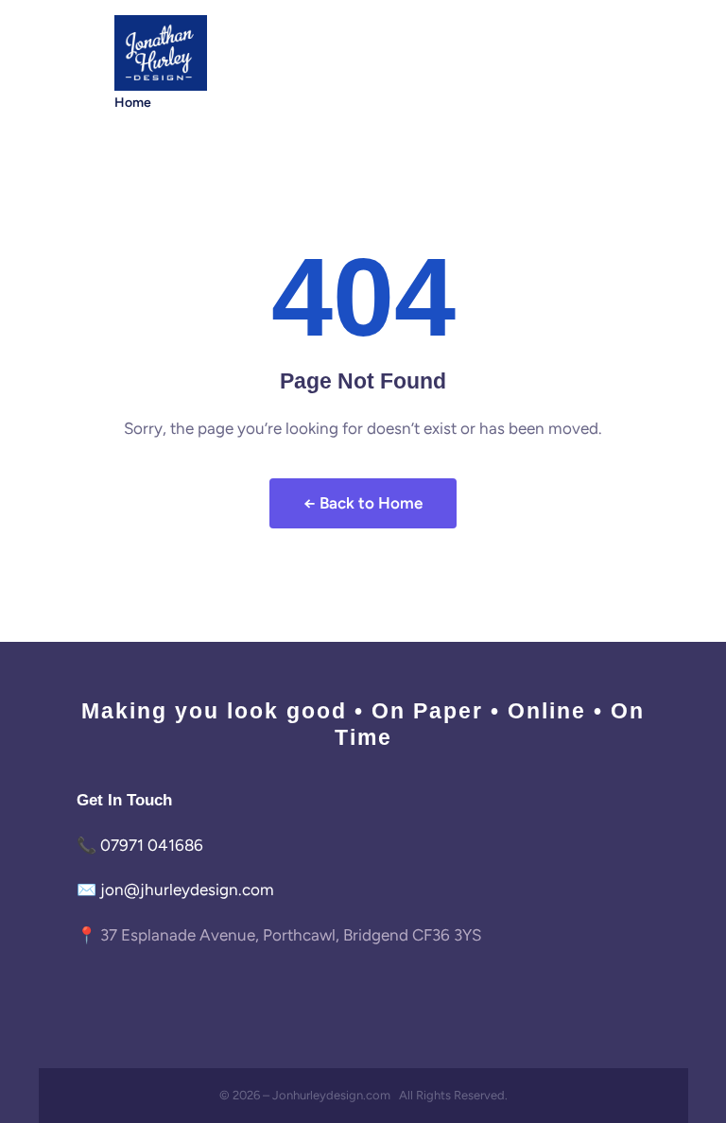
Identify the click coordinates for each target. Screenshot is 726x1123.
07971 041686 (151, 845)
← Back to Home (363, 502)
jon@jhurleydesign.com (187, 889)
